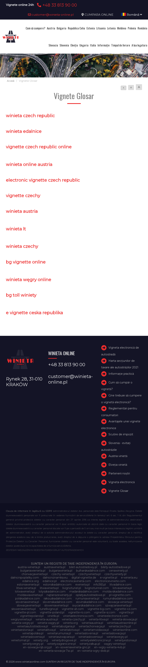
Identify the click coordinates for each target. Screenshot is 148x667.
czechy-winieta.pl (63, 574)
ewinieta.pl (82, 584)
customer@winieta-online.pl (52, 14)
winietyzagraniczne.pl (61, 644)
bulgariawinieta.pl (60, 570)
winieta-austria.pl (47, 619)
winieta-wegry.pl (23, 623)
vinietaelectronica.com (78, 616)
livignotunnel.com (97, 588)
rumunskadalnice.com (118, 598)
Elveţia (74, 45)
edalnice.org (30, 581)
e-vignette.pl (108, 577)
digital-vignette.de (83, 577)
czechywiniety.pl (115, 574)
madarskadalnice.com (84, 591)
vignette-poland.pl (52, 612)
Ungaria (83, 45)
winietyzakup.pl (90, 644)
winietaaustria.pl (92, 623)
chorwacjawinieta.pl (35, 574)
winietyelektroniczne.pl (95, 640)
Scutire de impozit (120, 434)
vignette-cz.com (125, 609)
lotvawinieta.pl (122, 588)
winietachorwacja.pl (92, 626)
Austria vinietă (117, 456)
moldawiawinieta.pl (30, 595)
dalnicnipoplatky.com (25, 577)
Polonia (132, 28)
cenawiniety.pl (118, 570)
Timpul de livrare (120, 45)
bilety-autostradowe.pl (115, 567)
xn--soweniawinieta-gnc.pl (73, 647)
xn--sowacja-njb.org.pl (37, 647)
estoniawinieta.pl (28, 584)
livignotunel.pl (71, 588)
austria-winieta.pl (29, 567)
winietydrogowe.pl (64, 640)
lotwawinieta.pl (25, 591)
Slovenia (64, 45)
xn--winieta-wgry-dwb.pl (93, 650)
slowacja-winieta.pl (120, 602)
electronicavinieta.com (76, 581)
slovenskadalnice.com (57, 602)
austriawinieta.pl (54, 567)
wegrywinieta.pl (21, 619)
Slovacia (53, 45)
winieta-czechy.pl (73, 619)
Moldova (121, 28)
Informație (104, 45)
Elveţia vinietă (117, 464)
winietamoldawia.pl (96, 630)
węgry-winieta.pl (115, 644)
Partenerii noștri (119, 473)
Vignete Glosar (118, 491)
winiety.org (40, 640)
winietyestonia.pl (126, 640)
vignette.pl (126, 612)
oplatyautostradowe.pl (90, 595)
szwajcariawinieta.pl (118, 605)
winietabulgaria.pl (63, 626)
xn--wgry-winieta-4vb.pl (109, 647)
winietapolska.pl (32, 633)
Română (133, 14)
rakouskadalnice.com (58, 598)
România (142, 28)
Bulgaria (61, 28)
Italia (93, 45)
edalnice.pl (50, 581)
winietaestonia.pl (22, 630)
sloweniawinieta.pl (56, 605)
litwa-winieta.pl (26, 588)
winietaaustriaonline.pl (121, 623)
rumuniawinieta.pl (87, 598)
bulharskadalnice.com (90, 570)
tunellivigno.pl (49, 609)
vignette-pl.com (25, 612)
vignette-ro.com (79, 612)
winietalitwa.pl (46, 630)
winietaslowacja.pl (114, 633)
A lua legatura (139, 45)
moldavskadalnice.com (118, 591)
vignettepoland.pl (32, 616)
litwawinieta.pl (49, 588)
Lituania (101, 28)
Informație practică (121, 374)
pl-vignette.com (120, 595)
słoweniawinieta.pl (23, 609)
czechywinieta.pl (89, 574)
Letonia (111, 28)
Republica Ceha (76, 28)
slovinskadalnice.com (90, 602)
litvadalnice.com (120, 584)
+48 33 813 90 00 (59, 5)
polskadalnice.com (27, 598)
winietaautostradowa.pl (32, 626)
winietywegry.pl (33, 644)
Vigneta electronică (121, 482)
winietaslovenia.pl (86, 633)
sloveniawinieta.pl (27, 602)
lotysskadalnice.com (52, 591)
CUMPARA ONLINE (99, 14)
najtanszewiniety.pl (59, 595)
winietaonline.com (125, 630)
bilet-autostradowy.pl (83, 567)
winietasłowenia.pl (90, 637)
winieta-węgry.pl (48, 623)
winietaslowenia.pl (33, 637)
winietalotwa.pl (70, 630)
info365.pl (99, 584)
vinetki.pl (53, 616)
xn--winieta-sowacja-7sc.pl (56, 650)
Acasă (10, 80)
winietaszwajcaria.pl (62, 637)
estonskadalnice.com (57, 584)
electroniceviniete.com (110, 581)
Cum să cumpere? (35, 28)
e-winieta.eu (129, 577)
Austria (51, 28)
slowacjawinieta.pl (28, 605)
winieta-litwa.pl (98, 619)
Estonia (91, 28)
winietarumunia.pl (59, 633)
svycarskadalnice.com (86, 605)
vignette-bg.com (99, 609)
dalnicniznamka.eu (55, 577)
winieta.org (70, 623)
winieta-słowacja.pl (124, 619)
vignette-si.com (104, 612)
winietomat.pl (20, 640)
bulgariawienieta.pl (32, 570)
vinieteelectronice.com (112, 616)
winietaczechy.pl (120, 626)
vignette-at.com (73, 609)
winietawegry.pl (117, 637)
